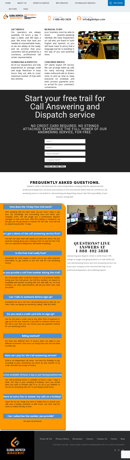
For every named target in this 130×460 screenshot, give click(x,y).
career (114, 439)
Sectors (13, 9)
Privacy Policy (62, 439)
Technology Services (85, 3)
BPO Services (62, 3)
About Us (21, 3)
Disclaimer (77, 439)
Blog (123, 439)
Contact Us (102, 439)
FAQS (25, 9)
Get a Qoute (118, 3)
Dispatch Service (41, 3)
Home (8, 3)
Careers (89, 439)
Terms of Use (46, 439)
